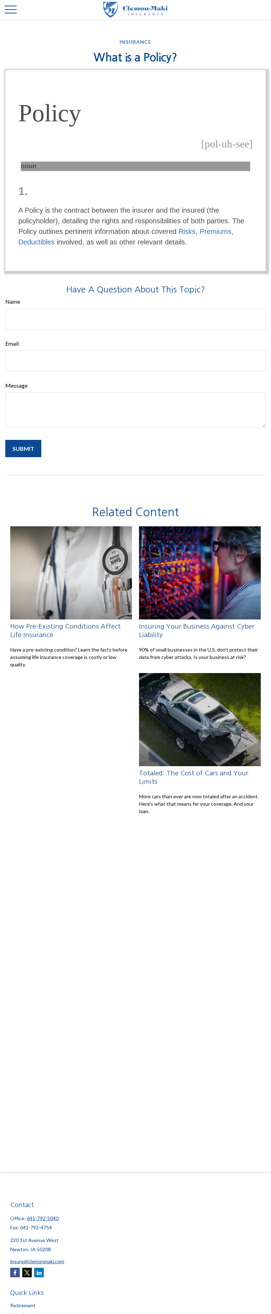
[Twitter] (27, 1272)
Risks (187, 231)
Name (12, 301)
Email (12, 343)
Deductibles (36, 242)
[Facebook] (15, 1272)
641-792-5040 (43, 1218)
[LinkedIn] (39, 1272)
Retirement (23, 1305)
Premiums (215, 231)
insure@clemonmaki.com (37, 1261)
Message (16, 385)
